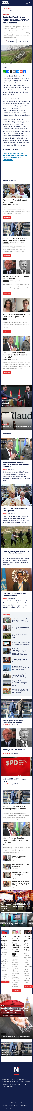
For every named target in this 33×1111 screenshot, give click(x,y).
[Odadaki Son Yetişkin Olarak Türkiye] (5, 932)
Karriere (3, 1034)
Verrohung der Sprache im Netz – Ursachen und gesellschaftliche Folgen (20, 675)
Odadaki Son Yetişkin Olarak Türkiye (4, 940)
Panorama (7, 8)
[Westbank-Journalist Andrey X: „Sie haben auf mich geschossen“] (16, 305)
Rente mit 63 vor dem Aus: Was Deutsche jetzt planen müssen (15, 239)
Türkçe (2, 947)
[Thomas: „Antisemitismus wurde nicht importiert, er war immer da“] (7, 691)
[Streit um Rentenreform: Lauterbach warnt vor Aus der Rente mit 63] (16, 766)
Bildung (3, 1005)
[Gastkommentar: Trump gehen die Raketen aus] (7, 660)
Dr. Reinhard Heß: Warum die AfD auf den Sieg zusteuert (21, 643)
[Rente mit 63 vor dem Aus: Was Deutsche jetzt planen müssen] (16, 229)
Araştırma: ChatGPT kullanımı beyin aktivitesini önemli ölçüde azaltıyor (16, 944)
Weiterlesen (7, 217)
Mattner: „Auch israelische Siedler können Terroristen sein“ (16, 552)
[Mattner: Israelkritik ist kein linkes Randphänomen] (16, 267)
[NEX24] (6, 41)
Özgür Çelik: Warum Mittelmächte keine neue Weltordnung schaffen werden (19, 683)
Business (5, 424)
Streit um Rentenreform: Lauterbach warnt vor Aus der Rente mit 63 (15, 779)
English (5, 398)
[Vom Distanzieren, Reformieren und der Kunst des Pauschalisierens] (7, 668)
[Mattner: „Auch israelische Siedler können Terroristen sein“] (16, 537)
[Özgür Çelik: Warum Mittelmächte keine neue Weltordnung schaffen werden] (7, 683)
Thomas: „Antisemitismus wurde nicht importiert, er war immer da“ (20, 690)
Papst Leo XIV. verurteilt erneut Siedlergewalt (15, 510)
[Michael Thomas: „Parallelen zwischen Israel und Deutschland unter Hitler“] (16, 343)
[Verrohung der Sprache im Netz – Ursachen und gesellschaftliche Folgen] (7, 675)
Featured (5, 319)
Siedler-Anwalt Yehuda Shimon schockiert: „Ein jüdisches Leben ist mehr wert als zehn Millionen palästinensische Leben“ (21, 651)
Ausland (5, 204)
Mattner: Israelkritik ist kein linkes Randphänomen (20, 628)
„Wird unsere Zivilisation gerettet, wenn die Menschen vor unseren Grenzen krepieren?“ (15, 156)
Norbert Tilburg (14, 242)
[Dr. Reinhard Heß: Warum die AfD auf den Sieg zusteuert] (7, 643)
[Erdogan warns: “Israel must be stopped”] (16, 396)
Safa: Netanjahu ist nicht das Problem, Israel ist (14, 594)
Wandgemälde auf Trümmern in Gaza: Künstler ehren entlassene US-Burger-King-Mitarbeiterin (21, 883)
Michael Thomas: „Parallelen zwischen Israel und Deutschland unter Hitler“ (15, 355)
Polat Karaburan (26, 949)
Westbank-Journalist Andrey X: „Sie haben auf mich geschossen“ (16, 316)
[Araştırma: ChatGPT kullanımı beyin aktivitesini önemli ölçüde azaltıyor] (16, 932)
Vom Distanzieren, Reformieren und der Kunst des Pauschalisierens (20, 667)
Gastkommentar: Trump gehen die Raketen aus (19, 660)
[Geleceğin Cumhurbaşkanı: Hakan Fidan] (28, 932)
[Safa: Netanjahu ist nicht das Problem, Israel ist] (16, 579)
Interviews (3, 901)
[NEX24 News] (16, 1070)
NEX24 (12, 41)
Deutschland (6, 242)
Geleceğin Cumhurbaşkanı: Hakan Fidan (28, 940)
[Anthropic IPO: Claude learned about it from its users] (16, 418)
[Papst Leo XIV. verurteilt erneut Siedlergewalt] (16, 191)
